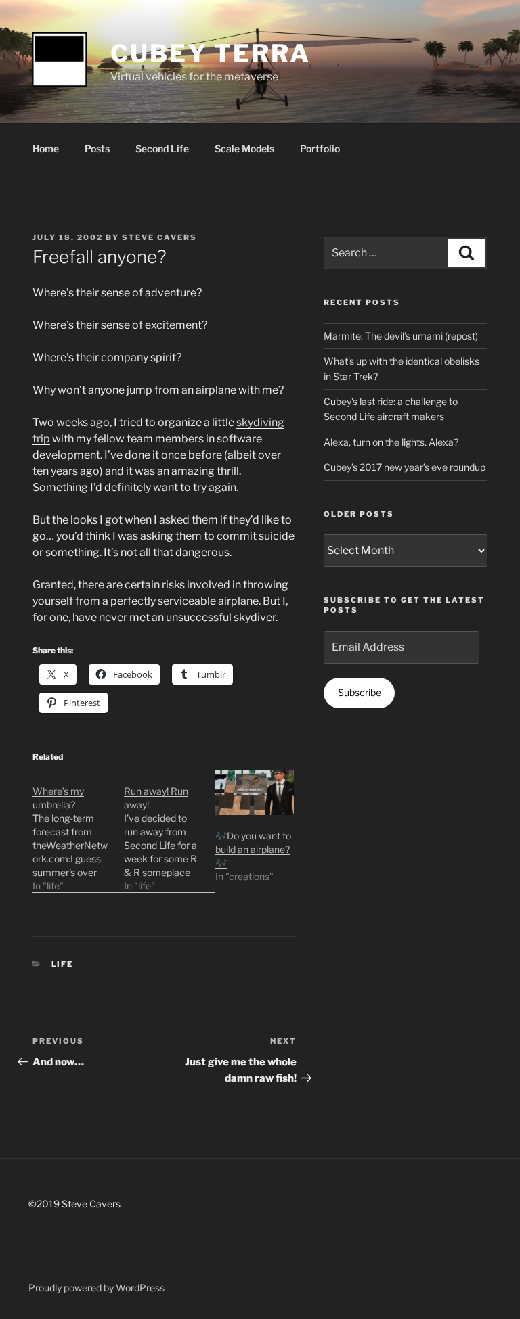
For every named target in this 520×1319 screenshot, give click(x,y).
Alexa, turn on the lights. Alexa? (391, 442)
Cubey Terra (210, 53)
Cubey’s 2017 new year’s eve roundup (404, 467)
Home (45, 148)
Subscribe (359, 692)
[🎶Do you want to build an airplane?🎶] (254, 792)
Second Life (162, 148)
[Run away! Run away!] (169, 831)
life (62, 964)
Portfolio (320, 148)
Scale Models (244, 148)
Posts (97, 148)
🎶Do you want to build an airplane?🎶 (253, 849)
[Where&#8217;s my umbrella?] (78, 831)
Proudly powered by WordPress (96, 1287)
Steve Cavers (159, 237)
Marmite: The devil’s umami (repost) (401, 336)
